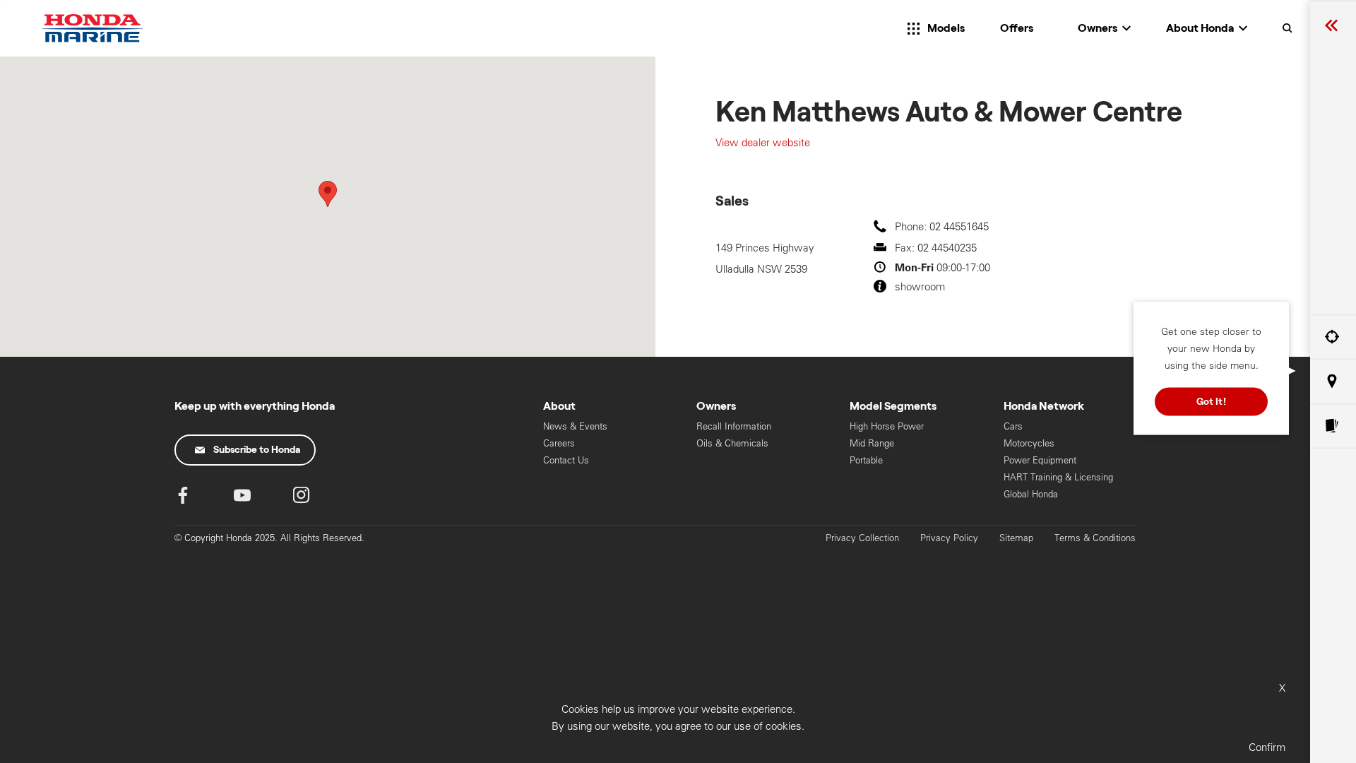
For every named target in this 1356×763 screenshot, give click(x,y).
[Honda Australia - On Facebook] (182, 498)
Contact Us (566, 460)
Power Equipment (1040, 460)
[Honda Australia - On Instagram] (301, 498)
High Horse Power (887, 426)
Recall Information (733, 426)
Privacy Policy (949, 538)
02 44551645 (959, 226)
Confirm (1267, 747)
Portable (866, 460)
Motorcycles (1029, 443)
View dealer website (762, 142)
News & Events (575, 426)
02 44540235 (947, 247)
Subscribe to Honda (256, 450)
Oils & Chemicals (732, 443)
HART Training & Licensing (1058, 477)
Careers (559, 443)
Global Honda (1031, 494)
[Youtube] (242, 498)
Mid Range (872, 443)
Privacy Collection (862, 538)
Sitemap (1016, 538)
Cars (1013, 426)
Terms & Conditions (1095, 538)
